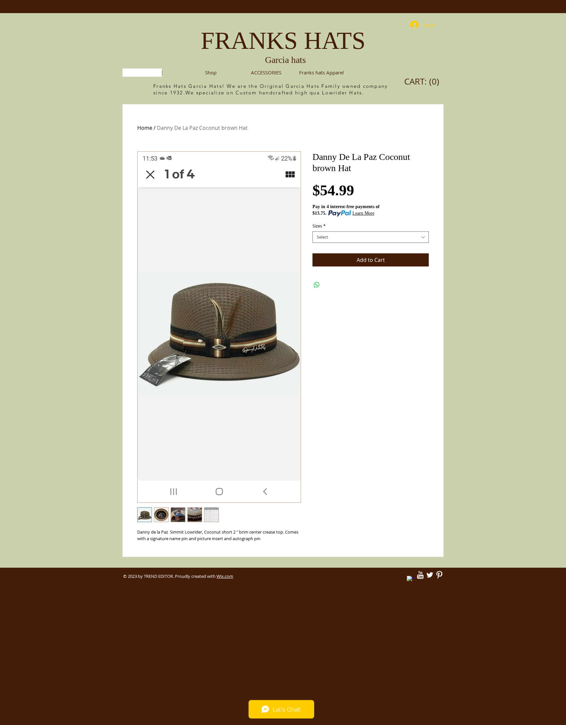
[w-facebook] (411, 580)
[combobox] (370, 237)
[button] (266, 73)
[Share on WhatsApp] (317, 285)
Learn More (363, 213)
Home (144, 127)
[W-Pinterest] (439, 575)
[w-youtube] (420, 575)
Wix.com (225, 576)
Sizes (319, 226)
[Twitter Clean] (430, 575)
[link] (423, 82)
